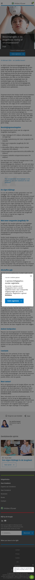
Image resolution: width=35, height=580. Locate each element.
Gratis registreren (13, 301)
